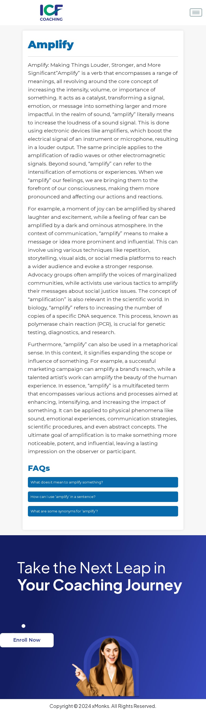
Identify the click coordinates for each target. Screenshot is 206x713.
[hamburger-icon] (196, 12)
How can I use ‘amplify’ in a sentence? (63, 497)
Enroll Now (27, 640)
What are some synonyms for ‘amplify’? (64, 511)
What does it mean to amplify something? (67, 482)
